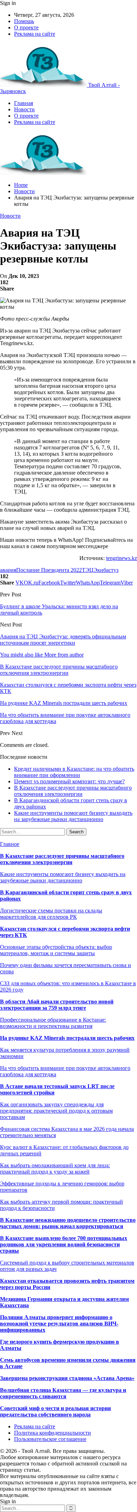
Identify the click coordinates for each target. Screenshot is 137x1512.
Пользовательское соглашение (50, 1439)
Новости (24, 109)
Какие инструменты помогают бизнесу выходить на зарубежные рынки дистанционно (73, 816)
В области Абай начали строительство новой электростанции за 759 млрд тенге (56, 1005)
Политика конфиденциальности (52, 1433)
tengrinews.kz (121, 558)
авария (8, 570)
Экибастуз (105, 570)
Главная (23, 103)
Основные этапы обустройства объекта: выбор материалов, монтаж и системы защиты (56, 950)
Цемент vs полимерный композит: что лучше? (69, 781)
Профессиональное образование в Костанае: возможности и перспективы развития (53, 1023)
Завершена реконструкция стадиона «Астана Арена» (67, 1378)
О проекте (26, 27)
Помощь (24, 21)
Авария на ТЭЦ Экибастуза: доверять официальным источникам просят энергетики (63, 640)
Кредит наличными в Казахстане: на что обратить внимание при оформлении (74, 772)
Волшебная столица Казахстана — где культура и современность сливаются (63, 1393)
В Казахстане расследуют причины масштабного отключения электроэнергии (73, 791)
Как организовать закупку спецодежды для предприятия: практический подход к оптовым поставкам (56, 1110)
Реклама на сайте (34, 34)
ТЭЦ (87, 570)
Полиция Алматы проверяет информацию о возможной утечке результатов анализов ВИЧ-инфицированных (59, 1323)
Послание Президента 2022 (49, 570)
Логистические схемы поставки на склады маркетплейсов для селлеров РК (51, 914)
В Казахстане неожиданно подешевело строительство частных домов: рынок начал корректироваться (68, 1223)
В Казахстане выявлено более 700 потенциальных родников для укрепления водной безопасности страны (63, 1244)
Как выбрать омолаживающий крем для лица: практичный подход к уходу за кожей (55, 1168)
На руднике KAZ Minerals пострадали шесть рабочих (67, 1038)
